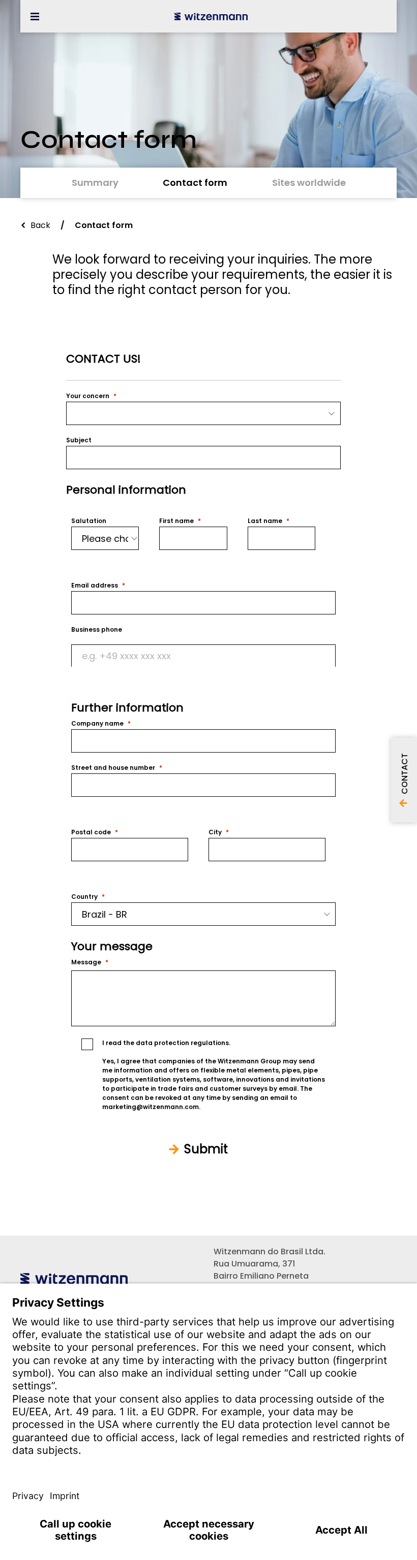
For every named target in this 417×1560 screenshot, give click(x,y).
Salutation (88, 521)
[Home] (211, 16)
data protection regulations (182, 1042)
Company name (97, 724)
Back (40, 225)
